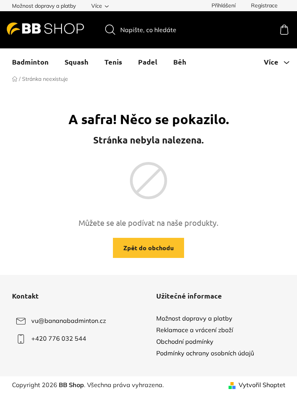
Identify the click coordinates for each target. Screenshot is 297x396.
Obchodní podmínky (184, 341)
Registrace (264, 5)
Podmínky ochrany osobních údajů (205, 353)
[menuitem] (30, 62)
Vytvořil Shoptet (262, 385)
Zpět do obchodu (148, 248)
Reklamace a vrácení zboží (194, 330)
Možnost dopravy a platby (44, 5)
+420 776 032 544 (58, 338)
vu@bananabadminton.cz (68, 320)
